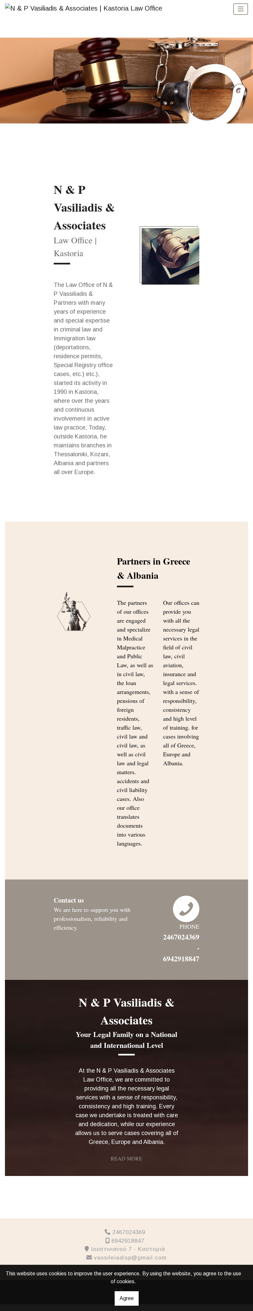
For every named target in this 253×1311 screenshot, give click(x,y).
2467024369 (128, 1232)
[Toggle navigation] (240, 9)
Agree (127, 1298)
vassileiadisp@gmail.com (130, 1258)
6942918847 (127, 1241)
